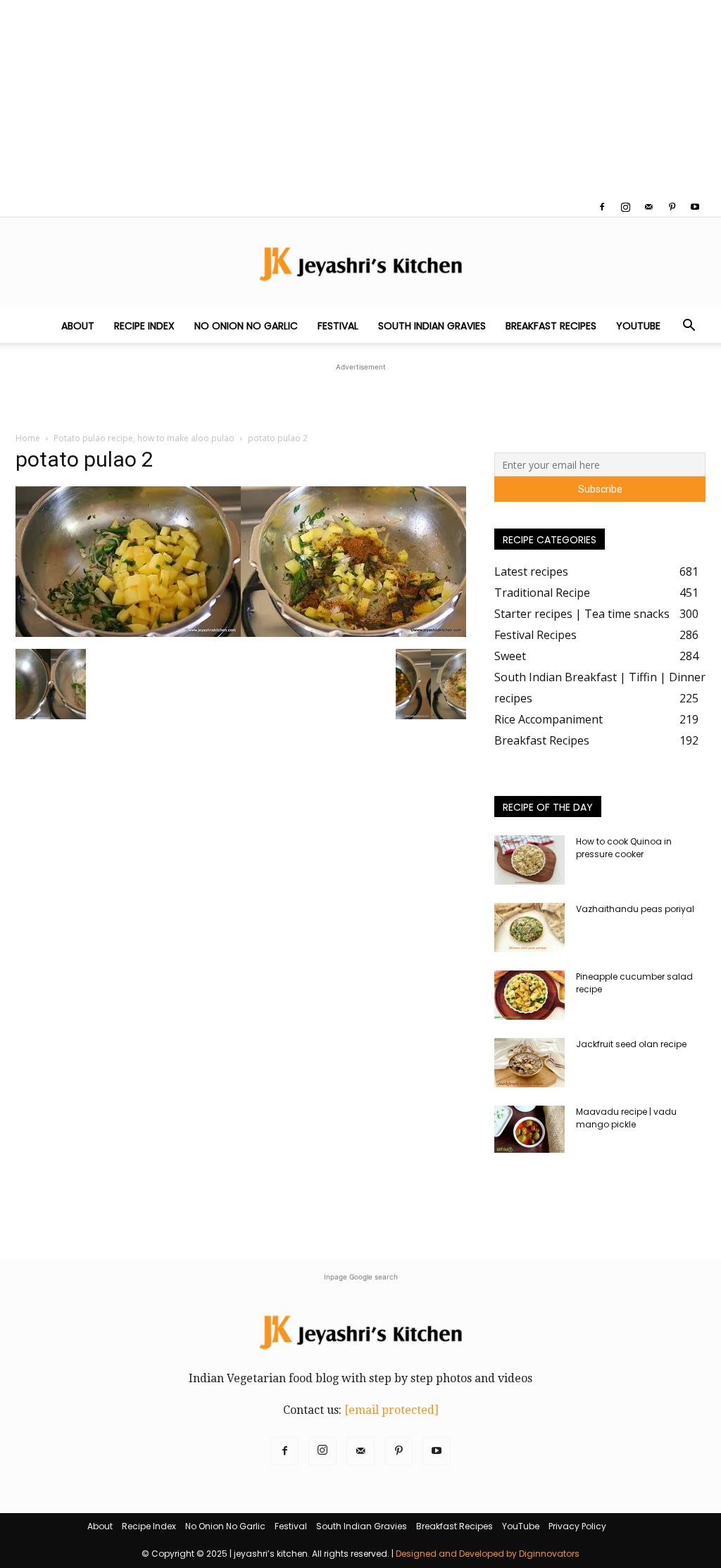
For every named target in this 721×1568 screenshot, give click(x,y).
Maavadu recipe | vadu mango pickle (626, 1118)
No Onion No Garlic (246, 326)
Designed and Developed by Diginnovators (487, 1554)
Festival (338, 326)
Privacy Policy (577, 1526)
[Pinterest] (671, 207)
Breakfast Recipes (551, 326)
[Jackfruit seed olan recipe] (529, 1062)
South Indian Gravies (432, 326)
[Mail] (648, 207)
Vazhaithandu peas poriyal (635, 909)
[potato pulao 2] (240, 633)
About (77, 326)
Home (27, 438)
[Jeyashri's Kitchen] (360, 263)
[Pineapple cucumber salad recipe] (529, 995)
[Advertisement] (360, 98)
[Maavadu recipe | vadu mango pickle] (529, 1129)
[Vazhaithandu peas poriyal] (529, 927)
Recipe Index (144, 326)
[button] (689, 326)
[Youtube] (695, 207)
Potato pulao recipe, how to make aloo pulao (144, 438)
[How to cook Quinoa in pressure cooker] (529, 860)
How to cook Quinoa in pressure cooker (624, 847)
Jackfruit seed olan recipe (631, 1044)
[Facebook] (602, 207)
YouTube (638, 326)
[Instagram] (625, 207)
